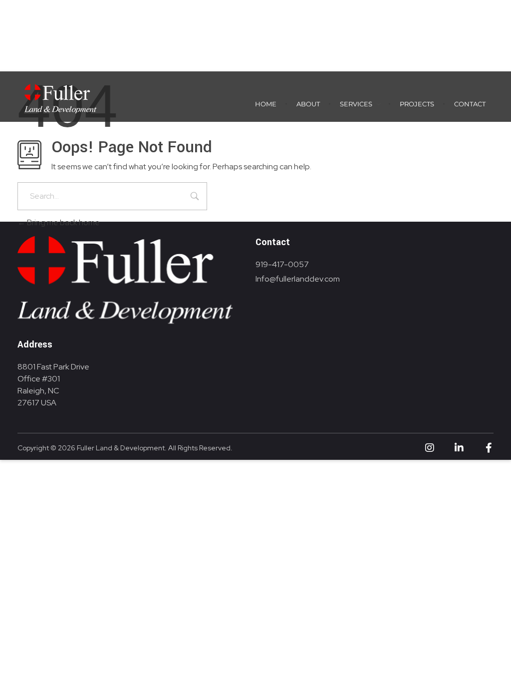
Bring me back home (62, 222)
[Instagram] (430, 448)
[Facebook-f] (489, 448)
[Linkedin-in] (459, 448)
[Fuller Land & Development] (59, 97)
